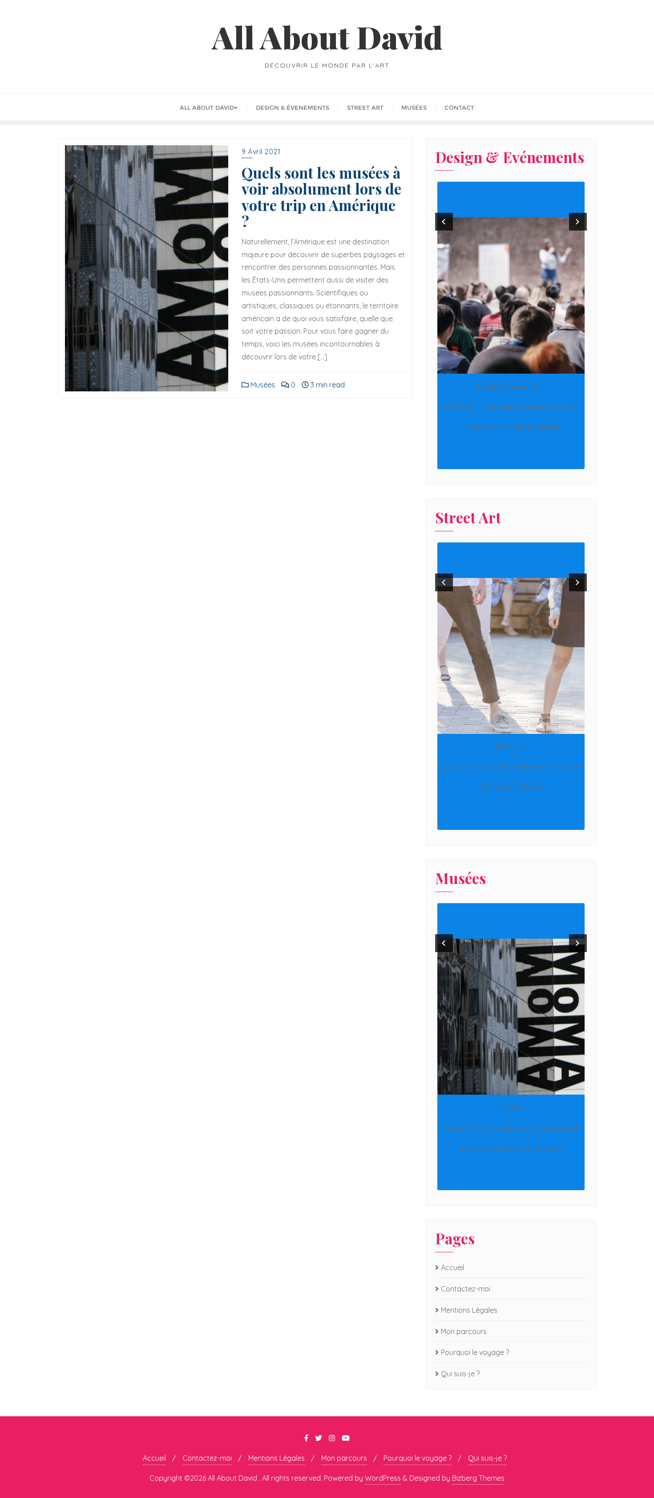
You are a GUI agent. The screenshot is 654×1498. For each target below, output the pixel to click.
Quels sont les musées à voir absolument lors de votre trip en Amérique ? (321, 196)
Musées (262, 384)
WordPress (383, 1478)
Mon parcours (464, 1331)
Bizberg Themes (478, 1478)
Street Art (511, 746)
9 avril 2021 (261, 151)
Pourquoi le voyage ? (475, 1352)
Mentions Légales (469, 1310)
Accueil (452, 1267)
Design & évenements (511, 386)
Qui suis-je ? (460, 1373)
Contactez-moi (465, 1288)
